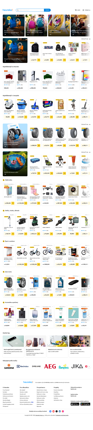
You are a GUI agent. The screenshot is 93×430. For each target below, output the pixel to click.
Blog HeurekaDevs (7, 402)
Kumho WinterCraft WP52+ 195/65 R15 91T (9, 289)
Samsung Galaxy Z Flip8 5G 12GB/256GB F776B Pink (35, 197)
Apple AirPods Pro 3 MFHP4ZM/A (60, 82)
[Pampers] (63, 366)
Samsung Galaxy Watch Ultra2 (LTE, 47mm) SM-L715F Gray (61, 197)
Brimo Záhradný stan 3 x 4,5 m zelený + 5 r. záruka (47, 82)
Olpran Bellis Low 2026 (22, 258)
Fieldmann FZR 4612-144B (47, 167)
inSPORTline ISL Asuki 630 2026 (86, 259)
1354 (61, 113)
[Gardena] (9, 366)
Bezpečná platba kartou (25, 402)
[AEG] (50, 366)
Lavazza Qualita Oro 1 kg (60, 111)
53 (60, 200)
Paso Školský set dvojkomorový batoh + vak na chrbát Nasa (60, 54)
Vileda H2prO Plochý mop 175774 (47, 111)
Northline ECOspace (72, 288)
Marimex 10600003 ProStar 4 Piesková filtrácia (21, 111)
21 (86, 170)
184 (73, 85)
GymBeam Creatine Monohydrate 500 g (8, 259)
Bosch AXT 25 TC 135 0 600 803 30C (34, 228)
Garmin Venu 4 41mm (72, 197)
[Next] (89, 25)
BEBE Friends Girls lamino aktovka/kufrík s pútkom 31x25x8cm (86, 54)
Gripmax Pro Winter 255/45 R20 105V (85, 140)
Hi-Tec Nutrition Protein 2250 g (59, 259)
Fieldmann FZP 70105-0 (86, 227)
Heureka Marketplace (41, 396)
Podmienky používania (8, 394)
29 (21, 85)
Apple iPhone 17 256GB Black (22, 82)
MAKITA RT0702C (72, 110)
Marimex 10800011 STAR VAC (34, 111)
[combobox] (30, 10)
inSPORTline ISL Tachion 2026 (46, 259)
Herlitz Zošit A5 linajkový (72, 54)
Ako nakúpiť (22, 390)
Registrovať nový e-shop (42, 392)
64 (47, 230)
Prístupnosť (5, 406)
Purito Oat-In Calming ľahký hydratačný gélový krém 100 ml (73, 320)
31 (8, 230)
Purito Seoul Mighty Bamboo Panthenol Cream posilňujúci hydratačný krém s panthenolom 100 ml (60, 320)
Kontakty (5, 392)
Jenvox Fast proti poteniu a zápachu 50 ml (47, 320)
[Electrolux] (22, 366)
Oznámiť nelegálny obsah (8, 404)
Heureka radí (23, 394)
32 (73, 261)
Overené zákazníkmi (58, 390)
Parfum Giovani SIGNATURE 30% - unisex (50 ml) (8, 320)
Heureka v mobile (24, 392)
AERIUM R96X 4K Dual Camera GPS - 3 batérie (48, 197)
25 (8, 113)
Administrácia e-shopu (42, 390)
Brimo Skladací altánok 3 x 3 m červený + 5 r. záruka (9, 82)
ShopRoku (56, 392)
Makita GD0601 (59, 227)
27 (86, 85)
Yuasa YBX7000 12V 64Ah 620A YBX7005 (86, 289)
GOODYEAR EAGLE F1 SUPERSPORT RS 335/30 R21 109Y (35, 140)
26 (73, 291)
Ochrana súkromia (24, 400)
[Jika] (77, 366)
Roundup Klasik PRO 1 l (73, 81)
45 (47, 113)
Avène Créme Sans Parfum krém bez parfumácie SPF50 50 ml (74, 167)
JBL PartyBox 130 (7, 197)
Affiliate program (40, 402)
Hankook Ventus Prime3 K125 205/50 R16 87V (61, 140)
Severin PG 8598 (59, 167)
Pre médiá (5, 398)
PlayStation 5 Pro (33, 81)
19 (21, 200)
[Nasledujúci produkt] (89, 51)
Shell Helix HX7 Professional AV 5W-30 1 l (61, 289)
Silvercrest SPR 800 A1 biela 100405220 (9, 111)
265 (35, 291)
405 (9, 261)
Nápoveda (39, 406)
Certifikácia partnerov (59, 396)
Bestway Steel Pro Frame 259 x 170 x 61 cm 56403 (35, 167)
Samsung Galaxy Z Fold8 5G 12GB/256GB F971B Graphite (21, 197)
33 (60, 230)
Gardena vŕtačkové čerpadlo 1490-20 (21, 228)
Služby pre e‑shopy (41, 394)
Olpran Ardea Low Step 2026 (35, 259)
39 (60, 291)
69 (47, 291)
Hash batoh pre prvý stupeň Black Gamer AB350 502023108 (34, 54)
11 (34, 200)
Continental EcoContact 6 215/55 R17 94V (21, 289)
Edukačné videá (40, 404)
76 (60, 85)
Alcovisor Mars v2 (33, 288)
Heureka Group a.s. (39, 415)
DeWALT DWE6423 (46, 227)
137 (22, 113)
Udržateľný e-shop (58, 400)
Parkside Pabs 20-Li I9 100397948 (73, 228)
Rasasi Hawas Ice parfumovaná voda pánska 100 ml (34, 320)
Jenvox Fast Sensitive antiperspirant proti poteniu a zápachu (85, 320)
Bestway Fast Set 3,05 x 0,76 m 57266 (86, 167)
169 (22, 322)
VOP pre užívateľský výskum (26, 404)
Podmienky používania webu (62, 415)
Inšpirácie (56, 398)
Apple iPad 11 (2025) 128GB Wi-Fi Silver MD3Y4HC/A (85, 82)
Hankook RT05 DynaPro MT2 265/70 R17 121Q (74, 140)
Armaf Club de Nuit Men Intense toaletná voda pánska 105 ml (22, 320)
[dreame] (36, 366)
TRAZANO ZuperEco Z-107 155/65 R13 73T (47, 140)
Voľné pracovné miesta (8, 396)
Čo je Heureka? (6, 390)
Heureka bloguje (6, 400)
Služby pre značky (41, 398)
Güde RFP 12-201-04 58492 (8, 228)
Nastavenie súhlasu (24, 398)
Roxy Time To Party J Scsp (47, 54)
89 (47, 322)
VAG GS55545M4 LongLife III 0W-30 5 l (47, 289)
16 (73, 113)
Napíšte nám (73, 389)
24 (60, 322)
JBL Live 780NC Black (85, 197)
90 (34, 113)
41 (8, 322)
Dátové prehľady (40, 400)
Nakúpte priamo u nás (25, 396)
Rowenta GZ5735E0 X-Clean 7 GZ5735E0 (86, 111)
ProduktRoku (57, 394)
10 (73, 322)
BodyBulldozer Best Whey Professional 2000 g (73, 259)
